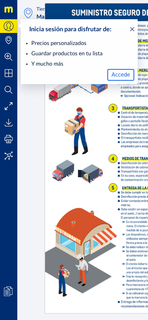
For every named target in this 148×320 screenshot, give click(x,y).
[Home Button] (8, 9)
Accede (121, 75)
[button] (8, 57)
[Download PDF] (8, 122)
